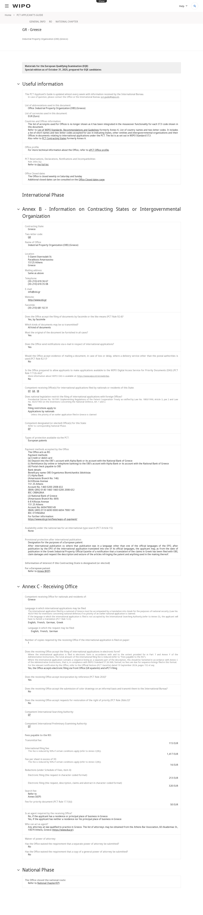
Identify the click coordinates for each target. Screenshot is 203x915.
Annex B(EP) (43, 571)
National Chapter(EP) (48, 883)
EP (29, 391)
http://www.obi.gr (37, 300)
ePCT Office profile (99, 150)
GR (29, 237)
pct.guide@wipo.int (110, 96)
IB (38, 391)
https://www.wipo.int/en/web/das (93, 375)
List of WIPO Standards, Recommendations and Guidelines (68, 130)
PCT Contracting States (54, 138)
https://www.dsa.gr (63, 829)
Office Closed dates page (92, 179)
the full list (42, 164)
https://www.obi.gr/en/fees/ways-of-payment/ (52, 519)
